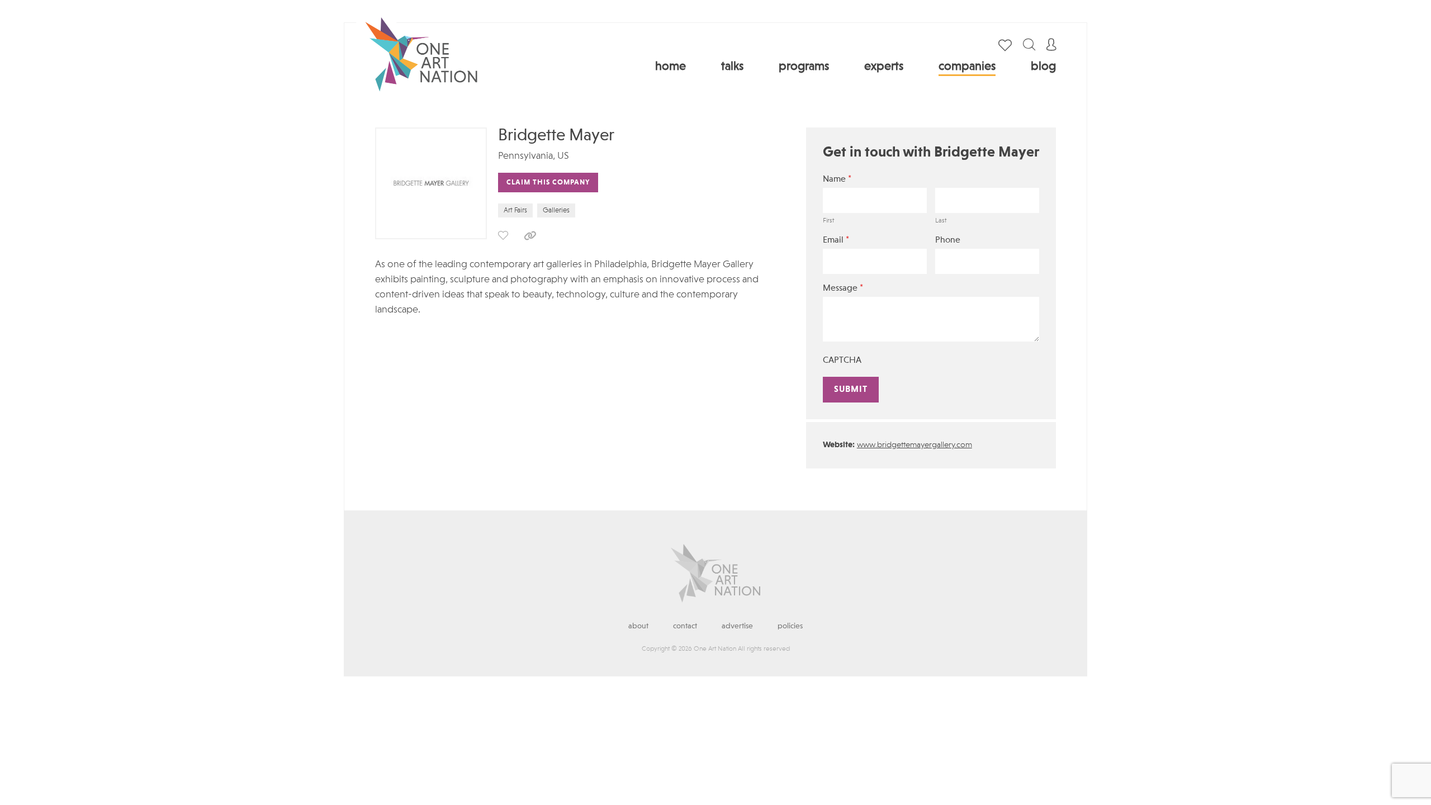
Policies (790, 626)
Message (843, 288)
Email (836, 240)
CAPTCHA (842, 360)
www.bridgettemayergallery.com (914, 445)
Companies (967, 66)
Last (940, 220)
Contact (685, 626)
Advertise (737, 626)
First (828, 220)
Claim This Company (548, 182)
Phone (947, 240)
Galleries (556, 210)
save (503, 235)
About (638, 626)
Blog (1043, 66)
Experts (883, 66)
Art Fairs (515, 210)
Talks (732, 66)
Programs (804, 66)
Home (670, 66)
